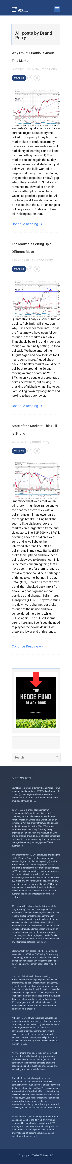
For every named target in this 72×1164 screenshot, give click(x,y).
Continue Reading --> (27, 224)
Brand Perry (48, 69)
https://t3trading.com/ (26, 1136)
